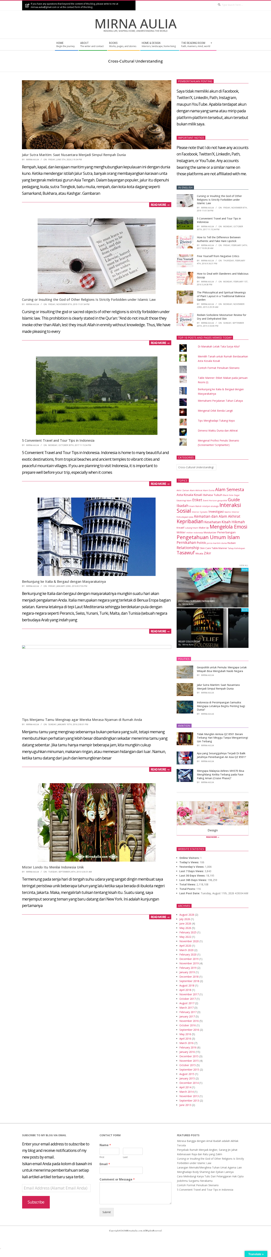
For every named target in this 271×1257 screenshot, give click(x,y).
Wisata (199, 553)
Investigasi (216, 511)
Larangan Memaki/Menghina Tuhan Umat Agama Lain (209, 1167)
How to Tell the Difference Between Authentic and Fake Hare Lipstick (219, 239)
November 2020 (189, 941)
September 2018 (189, 981)
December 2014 (189, 1083)
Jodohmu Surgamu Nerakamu (196, 601)
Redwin (231, 543)
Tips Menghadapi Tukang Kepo (216, 420)
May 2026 (185, 928)
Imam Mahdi (195, 506)
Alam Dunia (208, 490)
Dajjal (236, 495)
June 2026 (185, 923)
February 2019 (188, 967)
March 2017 (186, 1007)
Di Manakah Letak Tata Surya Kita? (219, 346)
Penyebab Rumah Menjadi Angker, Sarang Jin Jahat (207, 1150)
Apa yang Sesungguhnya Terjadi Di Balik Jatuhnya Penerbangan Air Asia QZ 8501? (221, 755)
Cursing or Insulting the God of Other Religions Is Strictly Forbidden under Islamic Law (89, 299)
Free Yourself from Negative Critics (218, 256)
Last (125, 1157)
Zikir (207, 553)
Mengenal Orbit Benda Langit (215, 410)
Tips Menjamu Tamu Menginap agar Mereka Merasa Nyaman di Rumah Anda (82, 719)
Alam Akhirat (196, 490)
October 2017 (187, 998)
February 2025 (188, 932)
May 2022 (185, 937)
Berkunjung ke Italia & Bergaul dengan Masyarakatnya (64, 581)
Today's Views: (189, 862)
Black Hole (228, 495)
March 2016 (186, 1043)
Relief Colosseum (189, 641)
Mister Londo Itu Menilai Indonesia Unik (53, 867)
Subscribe (36, 1202)
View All (243, 565)
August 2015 (186, 1074)
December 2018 (189, 976)
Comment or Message (117, 1179)
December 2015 (189, 1056)
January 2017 (187, 1016)
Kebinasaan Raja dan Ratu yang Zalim (199, 1154)
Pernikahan (186, 542)
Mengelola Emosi (228, 526)
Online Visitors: (189, 858)
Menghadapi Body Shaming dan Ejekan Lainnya (205, 1172)
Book (245, 569)
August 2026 (186, 914)
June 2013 (185, 1105)
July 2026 (184, 919)
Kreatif (180, 527)
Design (213, 830)
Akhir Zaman (183, 490)
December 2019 (189, 959)
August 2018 (186, 985)
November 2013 (189, 1096)
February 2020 (188, 954)
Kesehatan (212, 522)
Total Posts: (187, 889)
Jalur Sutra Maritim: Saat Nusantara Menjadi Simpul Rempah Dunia (74, 155)
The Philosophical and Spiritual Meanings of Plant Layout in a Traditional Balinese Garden (221, 296)
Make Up (204, 527)
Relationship (188, 547)
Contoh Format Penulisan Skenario (218, 368)
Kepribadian (190, 521)
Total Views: (188, 884)
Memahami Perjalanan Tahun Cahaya (220, 400)
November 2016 (189, 1021)
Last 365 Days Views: (193, 880)
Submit (107, 1212)
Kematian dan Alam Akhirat (217, 516)
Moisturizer (210, 532)
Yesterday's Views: (192, 866)
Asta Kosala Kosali (189, 495)
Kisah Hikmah (233, 522)
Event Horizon (210, 500)
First (102, 1157)
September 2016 (189, 1029)
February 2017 (188, 1012)
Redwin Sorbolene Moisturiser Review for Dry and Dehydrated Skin (221, 316)
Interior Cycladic (200, 512)
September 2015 (189, 1069)
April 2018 (185, 990)
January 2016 (187, 1052)
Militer (181, 532)
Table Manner (219, 548)
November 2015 (189, 1060)
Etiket (197, 500)
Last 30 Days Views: (192, 875)
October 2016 (187, 1025)
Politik (201, 543)
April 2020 (185, 945)
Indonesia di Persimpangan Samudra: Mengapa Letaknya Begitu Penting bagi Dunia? (221, 706)
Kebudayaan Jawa (185, 517)
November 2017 (189, 994)
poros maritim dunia (217, 543)
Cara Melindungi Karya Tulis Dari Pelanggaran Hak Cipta (210, 1176)
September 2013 (189, 1100)
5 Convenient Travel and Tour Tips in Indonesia (58, 440)
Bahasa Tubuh (212, 495)
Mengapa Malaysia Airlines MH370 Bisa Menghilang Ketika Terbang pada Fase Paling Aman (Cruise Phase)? (220, 774)
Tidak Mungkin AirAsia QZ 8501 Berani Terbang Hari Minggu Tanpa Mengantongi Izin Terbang (222, 737)
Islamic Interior (232, 512)
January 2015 (187, 1078)
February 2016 (188, 1047)
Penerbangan (226, 532)
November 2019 (189, 963)
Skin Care (205, 548)
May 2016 (185, 1034)
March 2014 (186, 1091)
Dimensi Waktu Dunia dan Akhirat (218, 430)
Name (105, 1145)
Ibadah (182, 505)
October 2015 (187, 1065)
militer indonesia (194, 532)
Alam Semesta (229, 489)
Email (105, 1164)
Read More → (160, 204)
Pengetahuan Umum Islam (208, 537)
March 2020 (186, 950)
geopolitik (222, 500)
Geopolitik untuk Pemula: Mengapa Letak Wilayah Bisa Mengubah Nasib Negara (222, 669)
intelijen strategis (210, 506)
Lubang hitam (191, 528)
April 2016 (185, 1038)
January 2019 (187, 972)
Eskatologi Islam (184, 500)
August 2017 (186, 1003)
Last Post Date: (190, 893)
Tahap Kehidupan (236, 548)
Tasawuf (186, 553)
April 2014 (185, 1087)
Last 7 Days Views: (192, 871)
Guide (234, 500)
